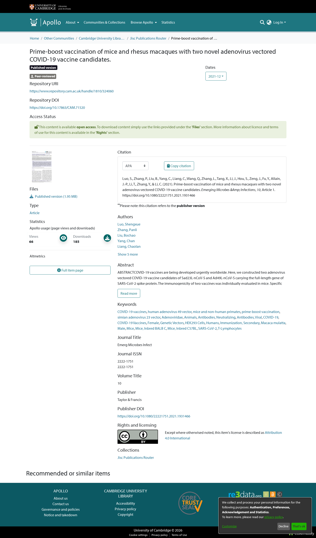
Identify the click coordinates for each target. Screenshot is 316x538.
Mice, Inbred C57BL (182, 328)
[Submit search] (262, 22)
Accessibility (125, 503)
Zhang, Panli (127, 229)
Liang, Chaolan (129, 246)
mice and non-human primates (216, 311)
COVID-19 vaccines (132, 311)
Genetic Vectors (172, 322)
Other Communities (59, 38)
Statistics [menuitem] (168, 22)
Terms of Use (179, 535)
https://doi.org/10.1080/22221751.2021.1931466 (154, 416)
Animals (190, 317)
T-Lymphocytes (230, 328)
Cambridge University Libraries (102, 38)
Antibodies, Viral (249, 317)
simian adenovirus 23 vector (139, 317)
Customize (229, 526)
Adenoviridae (172, 317)
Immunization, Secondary (240, 322)
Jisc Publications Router (148, 38)
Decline (283, 526)
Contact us (61, 503)
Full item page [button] (72, 270)
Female (153, 322)
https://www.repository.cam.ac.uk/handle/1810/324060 (72, 91)
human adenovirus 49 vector (170, 311)
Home (34, 38)
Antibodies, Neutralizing (216, 317)
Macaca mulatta (273, 322)
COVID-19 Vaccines (132, 322)
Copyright (125, 514)
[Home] (50, 6)
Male (121, 328)
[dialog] (265, 515)
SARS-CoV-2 (207, 328)
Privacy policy (125, 509)
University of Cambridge (152, 530)
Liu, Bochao (127, 235)
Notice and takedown (60, 515)
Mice (130, 328)
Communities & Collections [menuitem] (104, 22)
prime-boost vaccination (260, 311)
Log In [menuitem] (278, 22)
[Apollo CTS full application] (190, 516)
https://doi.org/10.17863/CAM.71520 (57, 107)
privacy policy (273, 517)
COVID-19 (270, 317)
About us (61, 498)
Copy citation (180, 165)
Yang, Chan (126, 240)
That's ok (299, 526)
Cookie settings (138, 535)
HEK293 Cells (195, 322)
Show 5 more (128, 254)
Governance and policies (61, 509)
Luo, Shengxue (129, 224)
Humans (212, 322)
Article (35, 212)
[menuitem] (72, 22)
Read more (129, 293)
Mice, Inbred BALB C (150, 328)
